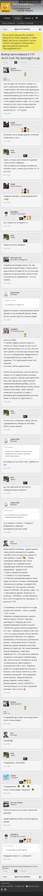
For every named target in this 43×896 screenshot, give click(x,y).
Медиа (28, 18)
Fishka (13, 775)
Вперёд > (24, 62)
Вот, (5, 222)
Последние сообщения (25, 23)
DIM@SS (14, 329)
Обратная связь (33, 886)
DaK (12, 150)
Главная (7, 18)
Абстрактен (16, 258)
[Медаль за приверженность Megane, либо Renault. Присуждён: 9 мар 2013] (25, 782)
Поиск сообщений (8, 23)
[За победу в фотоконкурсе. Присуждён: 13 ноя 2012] (25, 130)
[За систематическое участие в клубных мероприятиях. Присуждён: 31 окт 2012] (27, 218)
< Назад (4, 62)
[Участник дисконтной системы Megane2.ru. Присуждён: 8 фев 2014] (21, 782)
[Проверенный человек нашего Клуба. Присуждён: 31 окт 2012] (25, 75)
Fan (12, 541)
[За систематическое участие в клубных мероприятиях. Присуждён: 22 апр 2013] (22, 130)
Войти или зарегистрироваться (30, 2)
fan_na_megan (17, 802)
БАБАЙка (14, 212)
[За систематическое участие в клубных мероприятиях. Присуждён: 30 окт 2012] (30, 782)
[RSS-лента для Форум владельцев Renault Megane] (5, 889)
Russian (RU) (5, 883)
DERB (13, 123)
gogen (13, 68)
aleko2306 (15, 292)
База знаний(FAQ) (7, 886)
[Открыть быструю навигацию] (40, 29)
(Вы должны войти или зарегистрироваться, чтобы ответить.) (19, 867)
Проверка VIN (19, 886)
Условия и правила (36, 893)
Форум (17, 18)
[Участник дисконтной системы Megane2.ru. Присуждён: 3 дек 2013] (25, 156)
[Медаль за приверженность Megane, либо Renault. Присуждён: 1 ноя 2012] (25, 218)
